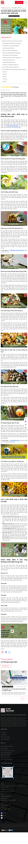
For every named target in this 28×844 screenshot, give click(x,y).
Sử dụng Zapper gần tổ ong (9, 62)
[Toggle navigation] (25, 2)
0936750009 (7, 809)
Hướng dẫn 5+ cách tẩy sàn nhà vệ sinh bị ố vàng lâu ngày (14, 689)
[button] (22, 698)
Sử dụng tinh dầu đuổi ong (8, 59)
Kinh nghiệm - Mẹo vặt (8, 686)
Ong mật (5, 74)
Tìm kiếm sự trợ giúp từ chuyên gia (10, 64)
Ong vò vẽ (5, 71)
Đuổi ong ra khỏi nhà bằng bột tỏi (10, 50)
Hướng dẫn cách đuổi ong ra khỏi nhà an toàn (12, 41)
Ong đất (4, 76)
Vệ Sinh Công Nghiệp (12, 126)
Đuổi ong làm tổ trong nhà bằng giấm (11, 45)
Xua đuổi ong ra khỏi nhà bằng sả (10, 55)
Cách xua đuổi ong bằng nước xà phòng (12, 43)
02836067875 (4, 800)
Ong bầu (4, 81)
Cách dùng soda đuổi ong (8, 48)
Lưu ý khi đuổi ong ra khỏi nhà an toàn (10, 67)
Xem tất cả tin (5, 666)
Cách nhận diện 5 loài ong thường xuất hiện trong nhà (14, 69)
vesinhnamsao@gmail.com (7, 796)
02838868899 (12, 800)
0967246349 (7, 805)
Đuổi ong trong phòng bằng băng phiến (11, 52)
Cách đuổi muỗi (15, 440)
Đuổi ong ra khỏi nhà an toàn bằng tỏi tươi (12, 57)
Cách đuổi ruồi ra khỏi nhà (17, 250)
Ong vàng (5, 78)
